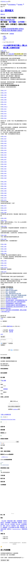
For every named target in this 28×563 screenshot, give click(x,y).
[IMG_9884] (3, 235)
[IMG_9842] (3, 171)
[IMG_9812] (3, 109)
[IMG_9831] (3, 148)
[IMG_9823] (3, 136)
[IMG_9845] (3, 173)
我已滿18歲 (3, 560)
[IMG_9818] (3, 115)
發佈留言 (3, 345)
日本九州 (8, 525)
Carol (2, 318)
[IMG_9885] (3, 239)
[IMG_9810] (3, 102)
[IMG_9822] (3, 118)
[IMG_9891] (3, 246)
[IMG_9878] (3, 208)
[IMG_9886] (3, 244)
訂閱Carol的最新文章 (6, 414)
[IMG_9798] (3, 92)
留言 (11, 326)
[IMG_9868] (3, 193)
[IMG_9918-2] (4, 267)
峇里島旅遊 (14, 522)
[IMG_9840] (3, 166)
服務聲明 (14, 544)
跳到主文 (3, 14)
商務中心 (9, 529)
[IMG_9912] (3, 265)
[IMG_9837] (3, 159)
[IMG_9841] (3, 168)
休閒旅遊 (12, 33)
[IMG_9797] (3, 90)
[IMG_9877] (3, 205)
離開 (8, 560)
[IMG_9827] (3, 138)
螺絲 (15, 520)
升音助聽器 (7, 522)
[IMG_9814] (3, 113)
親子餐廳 (12, 22)
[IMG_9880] (3, 212)
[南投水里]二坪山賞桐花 (11, 298)
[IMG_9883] (3, 218)
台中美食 (21, 22)
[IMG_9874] (3, 200)
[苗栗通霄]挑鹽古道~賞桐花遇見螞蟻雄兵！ (16, 305)
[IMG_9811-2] (4, 106)
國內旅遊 (11, 330)
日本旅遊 (12, 524)
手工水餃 (4, 520)
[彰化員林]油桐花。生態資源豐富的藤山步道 (16, 300)
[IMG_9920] (3, 226)
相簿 (4, 36)
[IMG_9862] (3, 183)
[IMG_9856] (3, 181)
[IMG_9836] (3, 157)
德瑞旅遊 (22, 527)
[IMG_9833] (3, 150)
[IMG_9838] (3, 161)
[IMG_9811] (3, 104)
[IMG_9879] (3, 210)
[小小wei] (1, 463)
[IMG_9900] (3, 251)
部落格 (5, 38)
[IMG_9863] (3, 186)
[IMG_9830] (3, 145)
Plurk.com (12, 513)
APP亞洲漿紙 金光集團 (13, 527)
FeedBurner (15, 409)
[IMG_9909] (3, 263)
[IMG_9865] (3, 188)
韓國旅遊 (22, 525)
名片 (4, 39)
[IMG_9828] (3, 141)
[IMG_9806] (3, 95)
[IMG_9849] (3, 178)
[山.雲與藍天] (8, 419)
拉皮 (18, 525)
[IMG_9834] (3, 152)
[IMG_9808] (3, 99)
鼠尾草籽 (13, 525)
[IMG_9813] (3, 111)
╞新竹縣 (11, 331)
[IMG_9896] (3, 248)
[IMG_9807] (3, 97)
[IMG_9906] (3, 260)
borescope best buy (17, 529)
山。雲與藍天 (7, 10)
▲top (2, 334)
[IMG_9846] (3, 175)
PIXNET (6, 542)
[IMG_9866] (3, 190)
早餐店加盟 (10, 520)
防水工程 (7, 524)
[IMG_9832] (3, 50)
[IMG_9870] (3, 197)
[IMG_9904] (3, 253)
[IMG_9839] (3, 164)
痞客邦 (8, 326)
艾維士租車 (11, 54)
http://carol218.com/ (8, 20)
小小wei (2, 462)
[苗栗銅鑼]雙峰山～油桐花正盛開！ (14, 303)
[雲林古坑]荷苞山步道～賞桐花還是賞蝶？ (16, 301)
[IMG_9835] (3, 154)
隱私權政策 (24, 542)
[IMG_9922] (3, 220)
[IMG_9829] (3, 143)
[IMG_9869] (3, 195)
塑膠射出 (20, 522)
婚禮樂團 (5, 527)
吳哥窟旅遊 (19, 520)
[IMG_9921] (3, 271)
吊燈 (4, 525)
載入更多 (3, 336)
